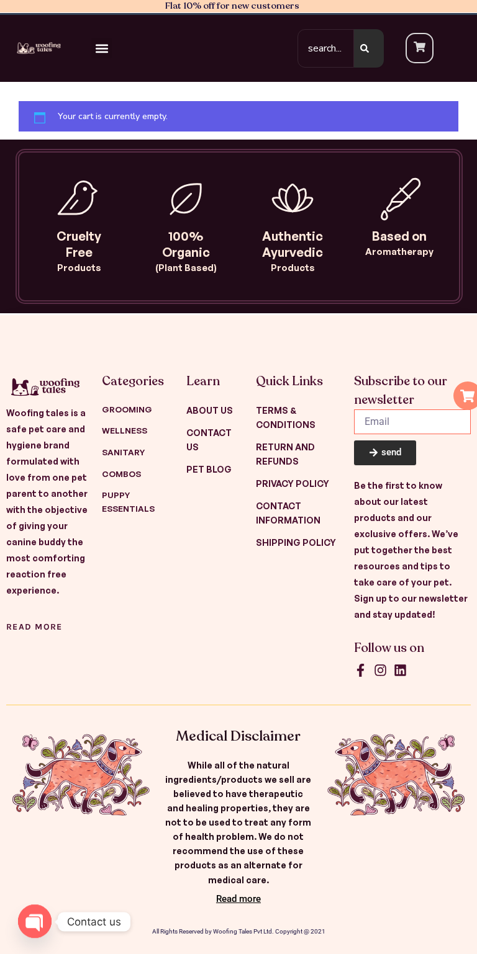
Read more (34, 627)
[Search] (369, 48)
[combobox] (326, 48)
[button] (101, 48)
